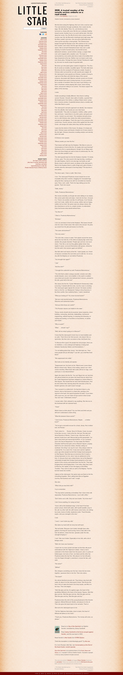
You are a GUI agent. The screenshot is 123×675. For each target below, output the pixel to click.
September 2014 (42, 62)
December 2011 (42, 119)
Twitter (43, 34)
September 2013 (42, 83)
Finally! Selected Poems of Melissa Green (36, 167)
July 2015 (44, 51)
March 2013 (43, 93)
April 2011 (44, 131)
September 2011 (42, 124)
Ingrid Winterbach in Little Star (39, 166)
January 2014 (43, 76)
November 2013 (42, 79)
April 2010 (44, 152)
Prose (79, 660)
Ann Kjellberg (63, 16)
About (43, 673)
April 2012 (44, 112)
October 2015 (43, 48)
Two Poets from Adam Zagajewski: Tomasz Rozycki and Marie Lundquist (84, 5)
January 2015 (43, 57)
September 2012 (42, 103)
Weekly (49, 673)
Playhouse (77, 673)
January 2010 (43, 155)
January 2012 (43, 117)
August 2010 (43, 145)
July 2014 (44, 65)
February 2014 (43, 74)
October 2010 (43, 141)
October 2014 (43, 60)
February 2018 (43, 41)
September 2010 (42, 143)
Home (36, 673)
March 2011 (44, 133)
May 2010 (44, 150)
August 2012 (43, 105)
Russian (83, 660)
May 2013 (44, 89)
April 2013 (44, 91)
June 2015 (44, 53)
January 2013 (43, 96)
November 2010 (42, 140)
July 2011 (44, 128)
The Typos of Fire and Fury (40, 160)
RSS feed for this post (86, 662)
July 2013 (44, 86)
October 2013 (43, 81)
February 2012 (43, 115)
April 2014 (44, 70)
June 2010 (44, 148)
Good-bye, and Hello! (41, 164)
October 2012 (43, 102)
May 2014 (44, 69)
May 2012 (44, 110)
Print (55, 673)
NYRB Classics (79, 637)
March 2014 (43, 72)
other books (68, 637)
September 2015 (42, 50)
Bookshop (69, 673)
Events (69, 660)
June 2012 (44, 108)
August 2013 (43, 84)
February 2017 (43, 43)
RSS (46, 34)
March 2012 (43, 114)
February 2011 (43, 134)
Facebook (40, 34)
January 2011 (43, 136)
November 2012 (42, 100)
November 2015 (42, 46)
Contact (86, 673)
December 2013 (42, 77)
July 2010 (44, 147)
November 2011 (42, 121)
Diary (61, 673)
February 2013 (43, 95)
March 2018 (43, 39)
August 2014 (43, 63)
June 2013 (44, 88)
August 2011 (43, 126)
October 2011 (43, 122)
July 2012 (44, 107)
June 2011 (44, 129)
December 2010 (42, 138)
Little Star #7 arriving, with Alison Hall (37, 162)
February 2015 (43, 55)
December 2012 (42, 98)
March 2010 (43, 153)
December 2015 (42, 44)
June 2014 (44, 67)
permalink (59, 662)
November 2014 (42, 58)
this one (87, 641)
